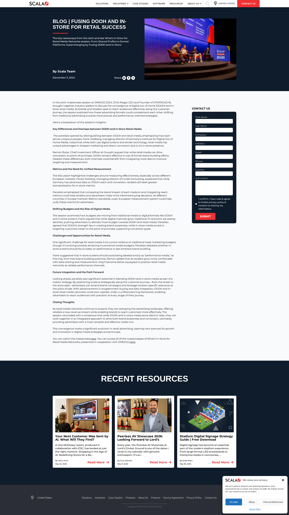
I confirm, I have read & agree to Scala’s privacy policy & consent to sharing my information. (214, 204)
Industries (100, 497)
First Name (201, 117)
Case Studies (115, 497)
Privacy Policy (255, 509)
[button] (282, 480)
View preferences (273, 502)
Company (200, 134)
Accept (234, 502)
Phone (199, 161)
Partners (155, 497)
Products (130, 497)
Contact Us (211, 497)
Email (198, 152)
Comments (201, 178)
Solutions (87, 497)
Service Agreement (173, 497)
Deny (252, 502)
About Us (143, 497)
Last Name (201, 126)
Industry (199, 143)
